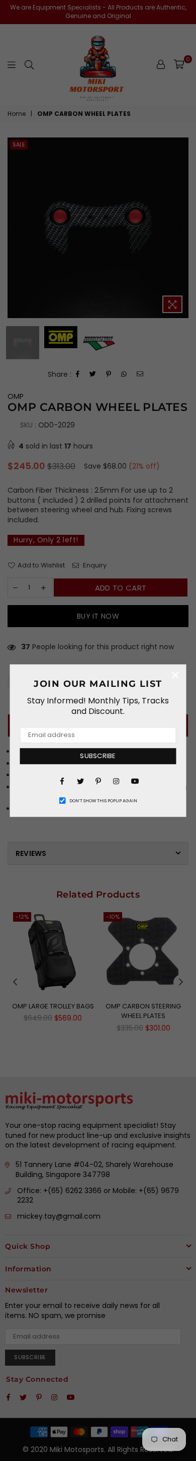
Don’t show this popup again (103, 801)
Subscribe (98, 756)
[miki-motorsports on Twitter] (79, 780)
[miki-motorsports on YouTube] (134, 780)
